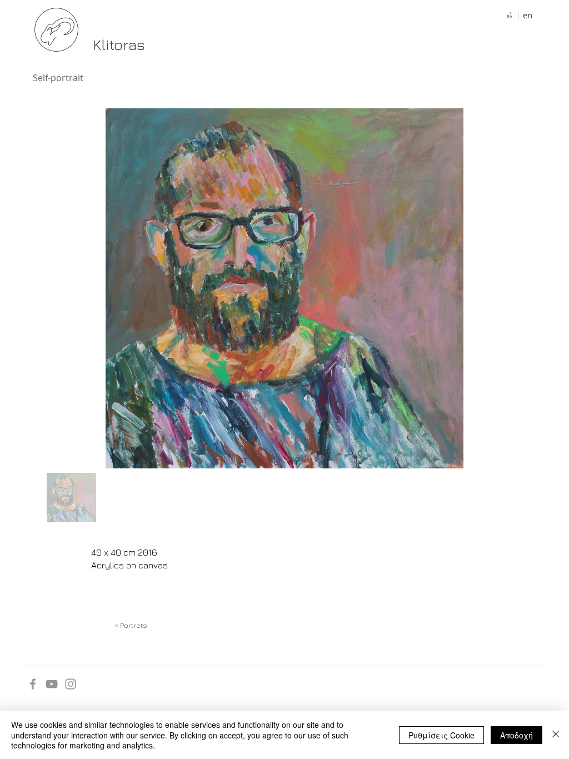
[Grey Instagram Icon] (70, 684)
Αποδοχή (516, 735)
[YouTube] (51, 684)
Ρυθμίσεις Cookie (441, 735)
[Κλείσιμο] (555, 735)
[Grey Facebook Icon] (33, 684)
